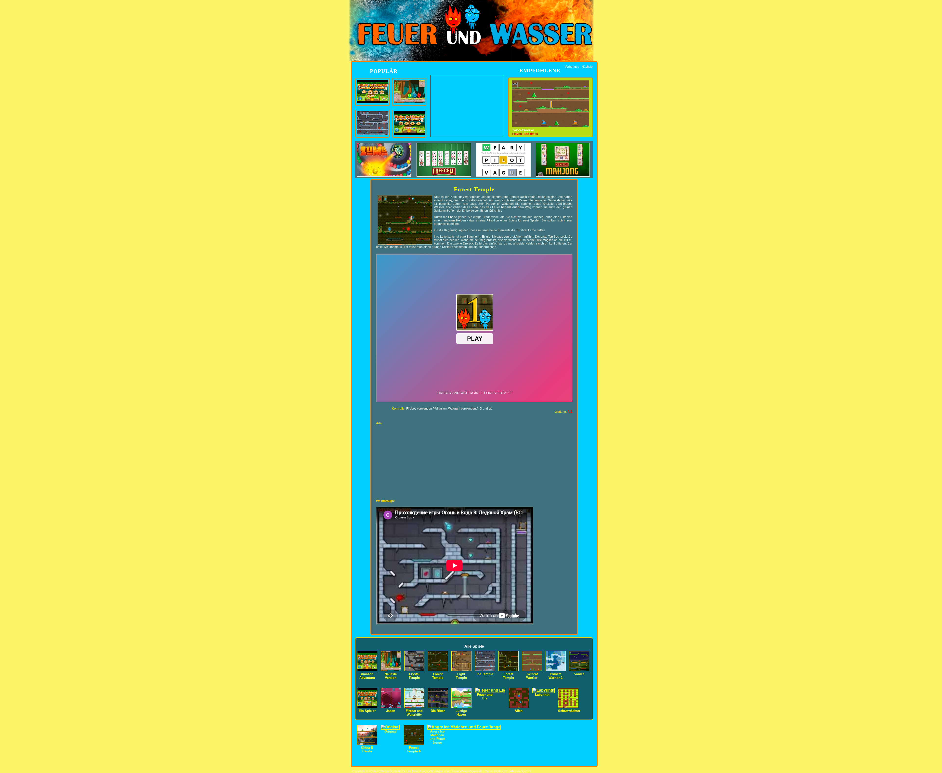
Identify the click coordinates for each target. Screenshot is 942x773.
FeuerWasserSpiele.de (467, 771)
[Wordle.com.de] (505, 175)
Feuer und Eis (485, 696)
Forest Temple (437, 676)
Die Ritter (438, 711)
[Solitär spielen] (446, 175)
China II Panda (367, 749)
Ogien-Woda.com (496, 771)
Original (390, 731)
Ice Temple (485, 674)
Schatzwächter (569, 711)
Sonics (579, 674)
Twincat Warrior (532, 676)
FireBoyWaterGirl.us (397, 771)
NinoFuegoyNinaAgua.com (431, 771)
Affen (519, 711)
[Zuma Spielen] (386, 175)
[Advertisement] (467, 106)
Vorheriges (572, 66)
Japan (390, 711)
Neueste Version (391, 676)
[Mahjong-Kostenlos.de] (563, 175)
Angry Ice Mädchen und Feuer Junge (437, 737)
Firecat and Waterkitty (414, 712)
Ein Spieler (367, 711)
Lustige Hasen (461, 712)
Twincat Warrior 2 (524, 130)
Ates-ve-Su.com (520, 771)
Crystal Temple (414, 676)
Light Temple (461, 676)
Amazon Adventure (367, 676)
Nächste (587, 66)
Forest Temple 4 (413, 749)
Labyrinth (542, 694)
